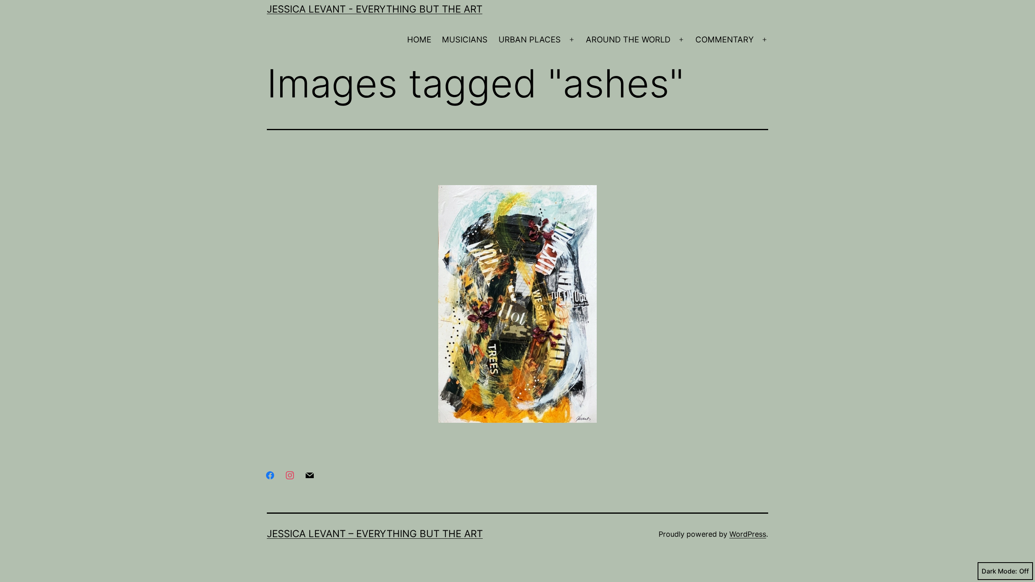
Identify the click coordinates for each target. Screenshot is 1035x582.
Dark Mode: (999, 571)
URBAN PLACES (529, 39)
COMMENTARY (724, 39)
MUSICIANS (465, 39)
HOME (419, 39)
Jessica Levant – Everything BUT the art (375, 534)
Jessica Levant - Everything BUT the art (374, 9)
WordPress (747, 534)
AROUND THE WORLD (628, 39)
